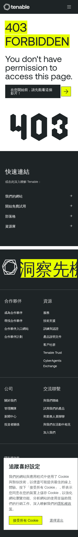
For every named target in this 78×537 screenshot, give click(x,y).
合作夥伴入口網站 (16, 328)
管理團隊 (10, 408)
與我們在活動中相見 (57, 424)
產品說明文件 (52, 336)
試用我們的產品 (54, 408)
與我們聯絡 (50, 400)
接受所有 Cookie (25, 520)
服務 (46, 312)
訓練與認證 (50, 328)
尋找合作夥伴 (13, 320)
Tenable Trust (52, 352)
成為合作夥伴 (13, 312)
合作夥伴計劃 (13, 336)
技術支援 (49, 320)
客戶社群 (49, 344)
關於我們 (10, 400)
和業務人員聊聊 (54, 416)
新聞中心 (10, 416)
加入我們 (49, 432)
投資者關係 (12, 424)
